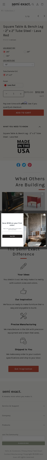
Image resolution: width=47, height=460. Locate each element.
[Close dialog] (44, 215)
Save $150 (12, 236)
